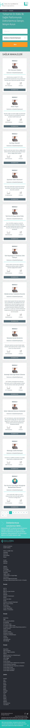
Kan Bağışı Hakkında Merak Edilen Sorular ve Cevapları (15, 580)
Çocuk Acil (5, 659)
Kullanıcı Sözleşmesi (7, 546)
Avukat (4, 600)
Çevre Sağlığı (6, 658)
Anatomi (5, 593)
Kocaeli (4, 692)
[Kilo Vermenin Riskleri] (14, 65)
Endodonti (5, 630)
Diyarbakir (5, 690)
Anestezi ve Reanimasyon (8, 596)
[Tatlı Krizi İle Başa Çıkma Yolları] (14, 211)
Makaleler (5, 561)
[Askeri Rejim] (14, 101)
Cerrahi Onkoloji (6, 606)
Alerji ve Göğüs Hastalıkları (9, 652)
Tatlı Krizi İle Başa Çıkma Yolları (15, 216)
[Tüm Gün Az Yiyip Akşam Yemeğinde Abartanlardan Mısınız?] (14, 480)
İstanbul (5, 678)
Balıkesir (5, 701)
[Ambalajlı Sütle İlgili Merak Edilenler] (14, 369)
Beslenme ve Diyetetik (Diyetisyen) (15, 72)
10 (2, 515)
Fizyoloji (5, 636)
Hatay (4, 695)
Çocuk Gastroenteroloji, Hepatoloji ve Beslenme (13, 665)
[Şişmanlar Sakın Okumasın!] (14, 174)
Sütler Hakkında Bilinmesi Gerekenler (14, 411)
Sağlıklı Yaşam (6, 574)
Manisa (4, 697)
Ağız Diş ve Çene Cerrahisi (8, 591)
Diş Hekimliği (6, 622)
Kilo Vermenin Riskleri (14, 70)
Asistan (4, 597)
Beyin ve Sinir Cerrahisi (8, 603)
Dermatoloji (5, 618)
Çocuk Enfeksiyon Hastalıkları (9, 664)
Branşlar (5, 584)
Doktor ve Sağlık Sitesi (8, 550)
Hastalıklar (5, 552)
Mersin (4, 689)
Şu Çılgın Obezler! (14, 143)
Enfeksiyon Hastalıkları (8, 633)
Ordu (4, 694)
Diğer (4, 619)
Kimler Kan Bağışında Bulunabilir (10, 578)
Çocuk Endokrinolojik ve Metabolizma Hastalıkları (14, 662)
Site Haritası (6, 577)
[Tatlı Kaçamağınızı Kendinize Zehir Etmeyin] (14, 250)
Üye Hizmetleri (6, 555)
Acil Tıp (5, 588)
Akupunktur (5, 649)
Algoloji (5, 653)
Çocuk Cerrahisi (6, 661)
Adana (4, 686)
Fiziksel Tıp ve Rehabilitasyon (9, 634)
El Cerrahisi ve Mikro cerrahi (9, 625)
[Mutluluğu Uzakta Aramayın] (14, 445)
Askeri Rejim (14, 106)
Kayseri (4, 698)
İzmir (4, 680)
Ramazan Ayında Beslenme (15, 338)
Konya (4, 687)
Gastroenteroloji (6, 639)
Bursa (4, 683)
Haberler (5, 566)
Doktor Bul (5, 554)
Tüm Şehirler (6, 704)
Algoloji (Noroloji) (7, 656)
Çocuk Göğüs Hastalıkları (8, 670)
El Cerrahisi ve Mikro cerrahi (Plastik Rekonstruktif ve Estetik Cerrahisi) (14, 627)
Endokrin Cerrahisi (7, 631)
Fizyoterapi (5, 637)
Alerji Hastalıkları (7, 650)
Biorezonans (6, 605)
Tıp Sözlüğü (6, 569)
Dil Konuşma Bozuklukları (8, 621)
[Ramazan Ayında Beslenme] (14, 333)
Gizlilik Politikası (6, 547)
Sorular (4, 560)
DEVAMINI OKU (14, 89)
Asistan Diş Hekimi (7, 599)
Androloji (5, 594)
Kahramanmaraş (6, 703)
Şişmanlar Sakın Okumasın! (14, 179)
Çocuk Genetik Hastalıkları (9, 669)
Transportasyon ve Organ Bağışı (10, 575)
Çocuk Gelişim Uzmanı (8, 667)
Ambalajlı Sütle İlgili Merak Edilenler (14, 374)
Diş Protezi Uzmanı (7, 624)
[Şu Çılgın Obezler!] (14, 138)
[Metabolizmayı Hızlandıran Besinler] (14, 289)
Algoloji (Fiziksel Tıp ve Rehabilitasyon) (11, 655)
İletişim (4, 557)
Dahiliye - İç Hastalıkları (8, 609)
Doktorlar (5, 563)
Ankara (4, 681)
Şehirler (5, 674)
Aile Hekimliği (6, 640)
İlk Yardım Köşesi (7, 571)
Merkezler (5, 568)
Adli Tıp (5, 590)
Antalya (4, 684)
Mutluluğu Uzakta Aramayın (14, 450)
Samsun (5, 700)
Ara (15, 44)
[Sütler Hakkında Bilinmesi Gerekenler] (14, 406)
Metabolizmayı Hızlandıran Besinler (14, 294)
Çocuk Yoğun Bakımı (7, 608)
